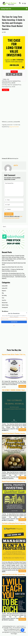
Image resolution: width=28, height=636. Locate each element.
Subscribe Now (14, 321)
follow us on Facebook (14, 316)
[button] (14, 313)
